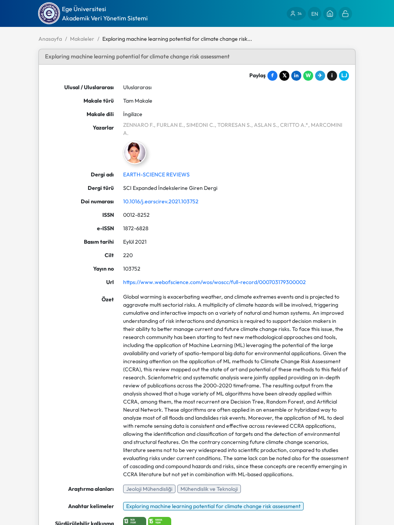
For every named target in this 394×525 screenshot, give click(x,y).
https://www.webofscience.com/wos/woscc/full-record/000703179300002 (214, 282)
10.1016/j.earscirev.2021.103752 (161, 201)
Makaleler (82, 38)
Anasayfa (50, 38)
